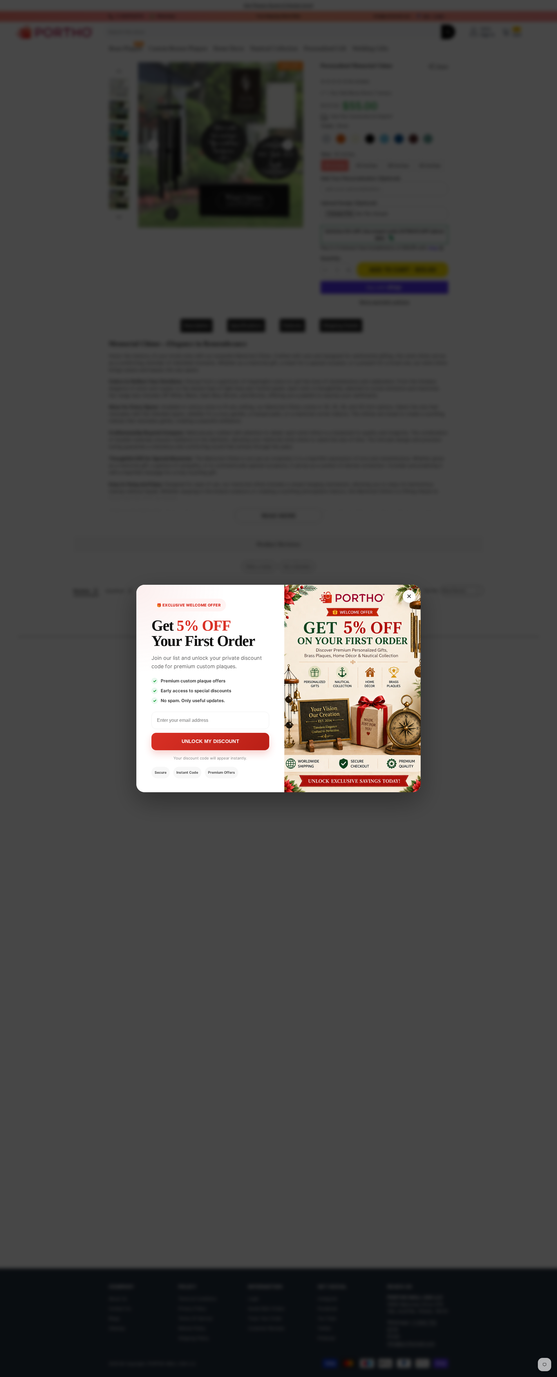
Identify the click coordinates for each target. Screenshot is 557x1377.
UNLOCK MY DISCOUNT (210, 741)
